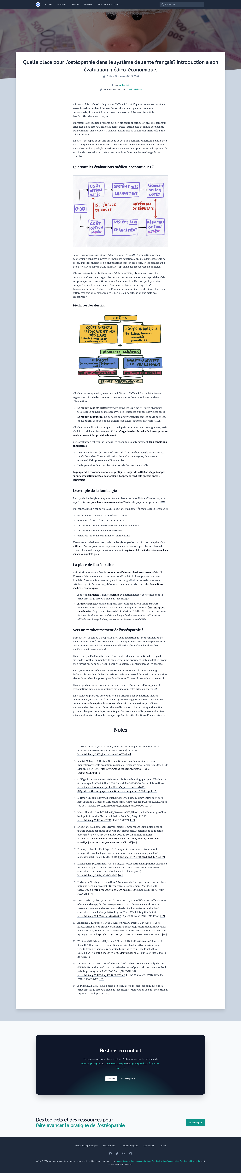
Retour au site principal (108, 4)
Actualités (61, 4)
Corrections (149, 1145)
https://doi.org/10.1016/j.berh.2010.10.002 (125, 805)
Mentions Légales (129, 1145)
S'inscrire (111, 1078)
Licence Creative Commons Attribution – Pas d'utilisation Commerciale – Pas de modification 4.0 (158, 1161)
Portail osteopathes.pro (86, 1145)
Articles (75, 4)
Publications (109, 1145)
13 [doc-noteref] (146, 611)
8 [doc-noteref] (134, 580)
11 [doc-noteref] (139, 611)
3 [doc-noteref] (134, 273)
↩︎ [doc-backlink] (128, 754)
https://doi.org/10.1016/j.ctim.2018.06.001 (116, 889)
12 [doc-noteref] (143, 611)
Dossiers (88, 4)
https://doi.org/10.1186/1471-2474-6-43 (97, 875)
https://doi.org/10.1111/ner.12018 (94, 820)
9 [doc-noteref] (132, 611)
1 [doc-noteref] (160, 572)
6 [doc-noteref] (137, 508)
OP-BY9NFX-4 (134, 89)
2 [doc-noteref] (134, 254)
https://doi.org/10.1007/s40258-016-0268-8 (119, 934)
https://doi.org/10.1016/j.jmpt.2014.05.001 (99, 916)
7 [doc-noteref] (131, 580)
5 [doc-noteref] (164, 501)
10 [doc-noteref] (136, 611)
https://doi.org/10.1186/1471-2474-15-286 (139, 857)
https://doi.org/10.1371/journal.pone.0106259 (101, 754)
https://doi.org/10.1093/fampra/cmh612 (117, 952)
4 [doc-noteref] (161, 501)
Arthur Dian (124, 85)
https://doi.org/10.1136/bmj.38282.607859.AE (101, 975)
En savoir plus (128, 1078)
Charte (163, 1145)
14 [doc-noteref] (144, 619)
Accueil (48, 4)
